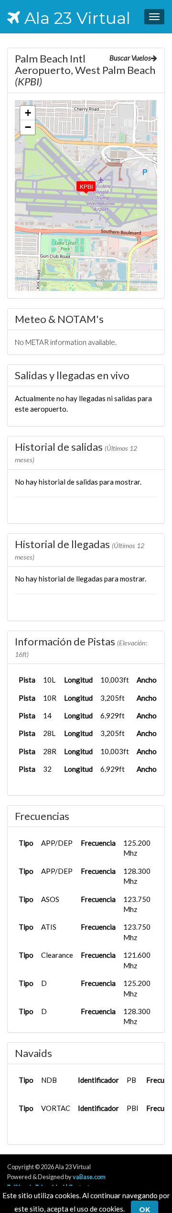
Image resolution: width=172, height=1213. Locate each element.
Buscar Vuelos (130, 57)
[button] (79, 184)
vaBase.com (89, 1177)
